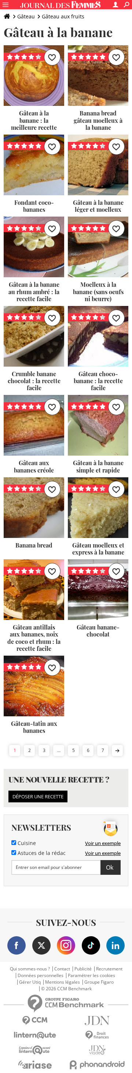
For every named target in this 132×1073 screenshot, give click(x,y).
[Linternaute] (35, 1035)
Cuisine (26, 843)
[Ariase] (35, 1064)
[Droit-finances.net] (97, 1035)
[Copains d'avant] (35, 1050)
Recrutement (109, 969)
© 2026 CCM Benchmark (66, 988)
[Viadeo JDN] (97, 1050)
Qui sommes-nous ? (30, 969)
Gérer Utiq (30, 982)
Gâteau (26, 16)
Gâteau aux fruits (63, 16)
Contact (62, 969)
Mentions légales (62, 982)
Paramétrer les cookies (91, 975)
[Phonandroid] (97, 1064)
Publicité (83, 969)
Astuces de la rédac (41, 853)
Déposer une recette (37, 796)
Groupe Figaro (99, 982)
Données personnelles (40, 975)
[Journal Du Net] (97, 1020)
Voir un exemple (103, 843)
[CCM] (35, 1020)
